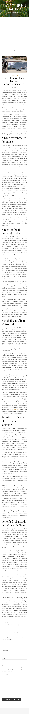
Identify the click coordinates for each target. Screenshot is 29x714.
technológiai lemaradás (12, 625)
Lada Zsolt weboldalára (8, 618)
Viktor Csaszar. (22, 711)
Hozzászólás (5, 674)
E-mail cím (5, 650)
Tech (12, 75)
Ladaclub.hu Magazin (14, 7)
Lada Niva (16, 409)
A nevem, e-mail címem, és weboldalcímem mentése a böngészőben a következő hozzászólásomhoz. (13, 669)
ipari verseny (20, 622)
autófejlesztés (6, 622)
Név (3, 643)
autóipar (13, 622)
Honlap (3, 658)
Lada (16, 75)
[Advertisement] (14, 32)
